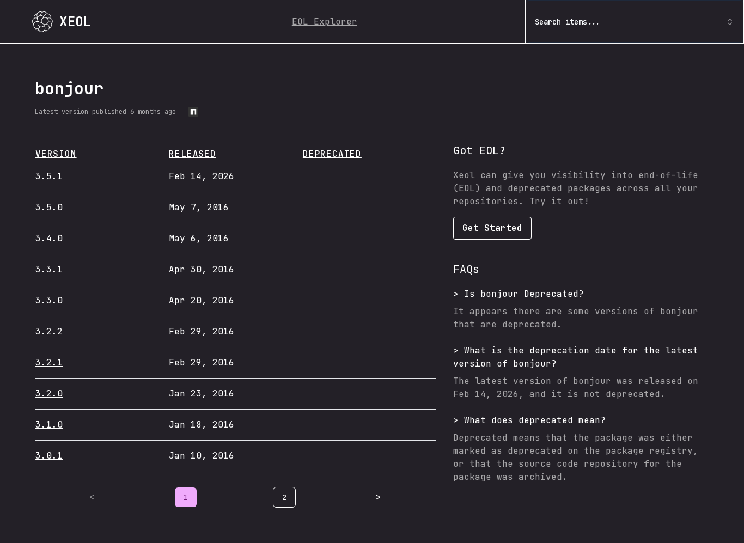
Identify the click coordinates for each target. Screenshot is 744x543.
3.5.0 (49, 207)
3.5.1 (49, 176)
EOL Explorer (324, 21)
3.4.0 (49, 238)
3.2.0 (49, 393)
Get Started (492, 228)
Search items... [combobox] (567, 22)
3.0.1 (49, 455)
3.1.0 (49, 424)
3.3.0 (49, 300)
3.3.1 (49, 269)
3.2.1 (49, 362)
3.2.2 (49, 331)
